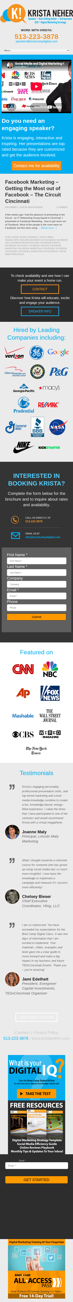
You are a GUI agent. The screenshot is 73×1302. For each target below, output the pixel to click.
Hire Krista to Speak (36, 1017)
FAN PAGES (24, 251)
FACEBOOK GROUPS (39, 245)
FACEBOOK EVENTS (50, 243)
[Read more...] (49, 227)
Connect (22, 1032)
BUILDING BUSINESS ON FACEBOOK (38, 240)
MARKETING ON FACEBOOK (44, 251)
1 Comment (62, 207)
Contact (39, 289)
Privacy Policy (45, 1032)
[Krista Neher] (36, 21)
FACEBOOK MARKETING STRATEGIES (36, 248)
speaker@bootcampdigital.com (37, 41)
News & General (29, 237)
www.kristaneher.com (51, 1038)
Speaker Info (40, 311)
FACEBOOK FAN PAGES (16, 245)
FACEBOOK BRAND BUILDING (24, 243)
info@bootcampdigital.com (42, 537)
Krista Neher (35, 207)
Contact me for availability (36, 165)
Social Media (46, 237)
